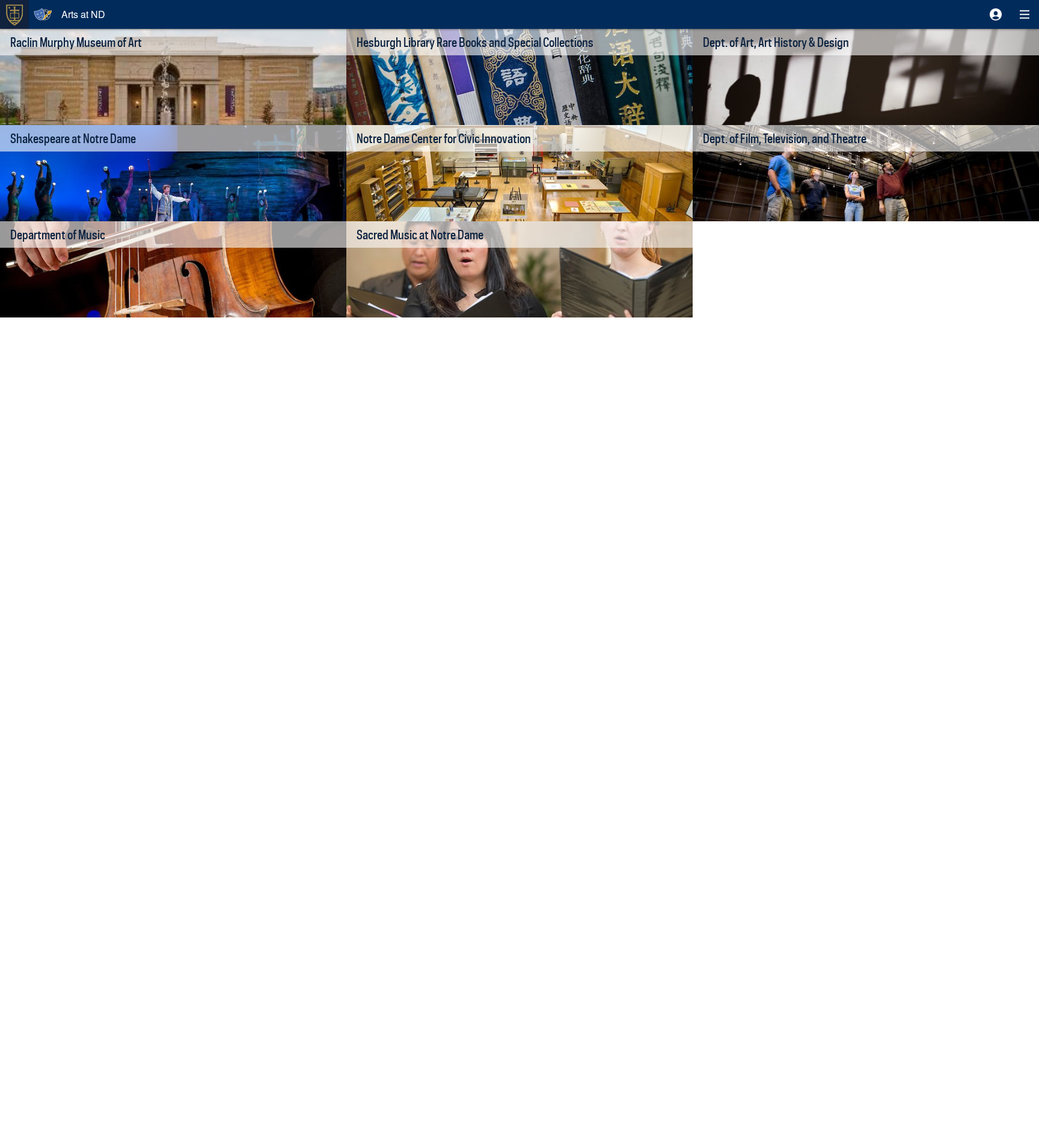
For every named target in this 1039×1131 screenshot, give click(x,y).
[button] (995, 14)
